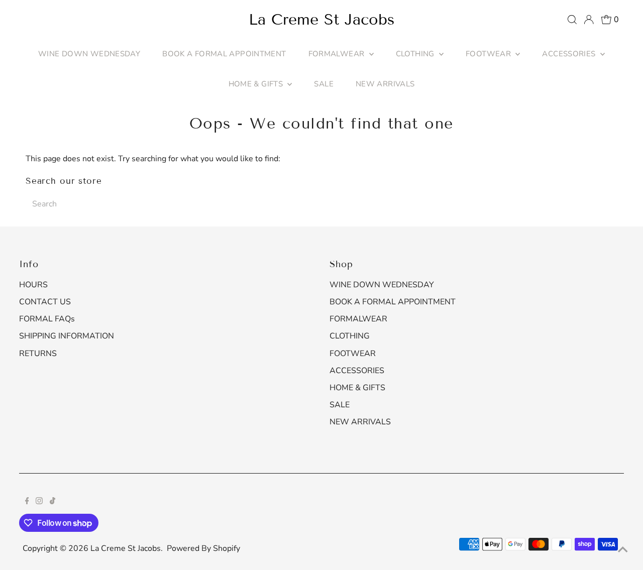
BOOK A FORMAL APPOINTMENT (224, 54)
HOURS (33, 284)
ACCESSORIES (570, 54)
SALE (324, 84)
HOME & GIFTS (257, 84)
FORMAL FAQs (47, 318)
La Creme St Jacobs (321, 20)
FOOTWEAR (489, 54)
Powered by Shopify (203, 548)
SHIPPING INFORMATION (66, 335)
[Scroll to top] (623, 550)
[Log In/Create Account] (588, 19)
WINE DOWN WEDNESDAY (89, 54)
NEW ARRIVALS (385, 84)
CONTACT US (45, 301)
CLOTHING (416, 54)
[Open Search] (572, 19)
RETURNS (38, 353)
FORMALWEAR (337, 54)
